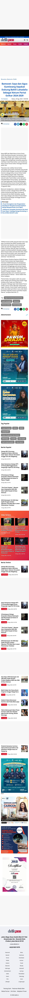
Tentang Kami (7, 988)
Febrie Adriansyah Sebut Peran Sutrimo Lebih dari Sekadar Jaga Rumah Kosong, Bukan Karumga (10, 712)
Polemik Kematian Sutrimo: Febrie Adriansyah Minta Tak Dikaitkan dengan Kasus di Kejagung (9, 748)
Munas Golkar (6, 305)
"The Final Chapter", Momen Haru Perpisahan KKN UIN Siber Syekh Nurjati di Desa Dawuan (9, 490)
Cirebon (4, 635)
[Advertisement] (14, 15)
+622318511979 (14, 947)
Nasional (3, 44)
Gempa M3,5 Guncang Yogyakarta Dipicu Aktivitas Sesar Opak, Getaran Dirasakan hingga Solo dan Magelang (10, 454)
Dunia (14, 44)
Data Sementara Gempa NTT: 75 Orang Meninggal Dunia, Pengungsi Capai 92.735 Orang (10, 465)
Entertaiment (7, 971)
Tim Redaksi (4, 99)
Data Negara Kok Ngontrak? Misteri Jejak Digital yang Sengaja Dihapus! (20, 548)
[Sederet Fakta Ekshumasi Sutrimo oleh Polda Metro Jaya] (24, 702)
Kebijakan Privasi (22, 991)
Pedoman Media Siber (18, 988)
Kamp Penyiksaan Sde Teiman (10, 435)
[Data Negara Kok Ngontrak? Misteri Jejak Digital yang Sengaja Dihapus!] (21, 541)
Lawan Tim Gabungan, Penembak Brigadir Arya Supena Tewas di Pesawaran (7, 549)
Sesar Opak (22, 438)
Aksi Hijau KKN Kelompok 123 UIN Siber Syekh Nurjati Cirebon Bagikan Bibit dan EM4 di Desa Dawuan (10, 679)
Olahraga (7, 968)
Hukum (26, 44)
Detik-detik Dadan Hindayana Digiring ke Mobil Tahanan (7, 528)
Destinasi (21, 955)
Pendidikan (21, 973)
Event (7, 976)
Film (7, 979)
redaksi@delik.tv (14, 944)
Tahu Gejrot (19, 442)
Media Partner (5, 991)
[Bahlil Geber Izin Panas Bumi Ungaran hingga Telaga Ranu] (24, 692)
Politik (20, 44)
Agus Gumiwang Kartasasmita (13, 298)
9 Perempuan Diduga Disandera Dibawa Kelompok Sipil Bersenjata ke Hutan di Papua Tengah (9, 477)
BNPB (21, 428)
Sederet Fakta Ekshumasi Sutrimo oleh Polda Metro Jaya (10, 701)
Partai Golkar (17, 305)
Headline (4, 754)
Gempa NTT (5, 431)
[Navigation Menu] (27, 40)
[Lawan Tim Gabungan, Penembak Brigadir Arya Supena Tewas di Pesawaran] (7, 541)
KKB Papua (5, 438)
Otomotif (21, 968)
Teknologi (21, 976)
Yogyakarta (4, 574)
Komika (13, 438)
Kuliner (21, 960)
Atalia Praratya (6, 428)
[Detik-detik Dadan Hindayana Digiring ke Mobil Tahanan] (7, 521)
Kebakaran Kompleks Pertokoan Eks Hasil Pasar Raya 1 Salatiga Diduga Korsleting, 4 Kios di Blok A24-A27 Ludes (15, 211)
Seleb (7, 973)
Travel (21, 963)
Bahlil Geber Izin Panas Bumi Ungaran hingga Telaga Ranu (10, 691)
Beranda (3, 79)
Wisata (21, 965)
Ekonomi (7, 965)
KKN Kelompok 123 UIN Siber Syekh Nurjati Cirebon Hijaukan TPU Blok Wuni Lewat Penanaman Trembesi (10, 502)
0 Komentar (6, 124)
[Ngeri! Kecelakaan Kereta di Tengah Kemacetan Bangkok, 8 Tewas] (21, 521)
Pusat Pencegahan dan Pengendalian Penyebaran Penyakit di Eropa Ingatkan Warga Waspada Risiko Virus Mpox (14, 205)
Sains (21, 979)
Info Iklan (13, 991)
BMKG (15, 428)
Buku (21, 952)
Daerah (9, 44)
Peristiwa (4, 609)
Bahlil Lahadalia (6, 301)
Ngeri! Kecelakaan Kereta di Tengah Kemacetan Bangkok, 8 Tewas (21, 529)
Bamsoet (16, 301)
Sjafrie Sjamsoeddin (7, 442)
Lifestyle (7, 981)
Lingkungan (22, 981)
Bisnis (3, 694)
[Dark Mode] (24, 40)
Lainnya (21, 971)
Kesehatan (21, 957)
